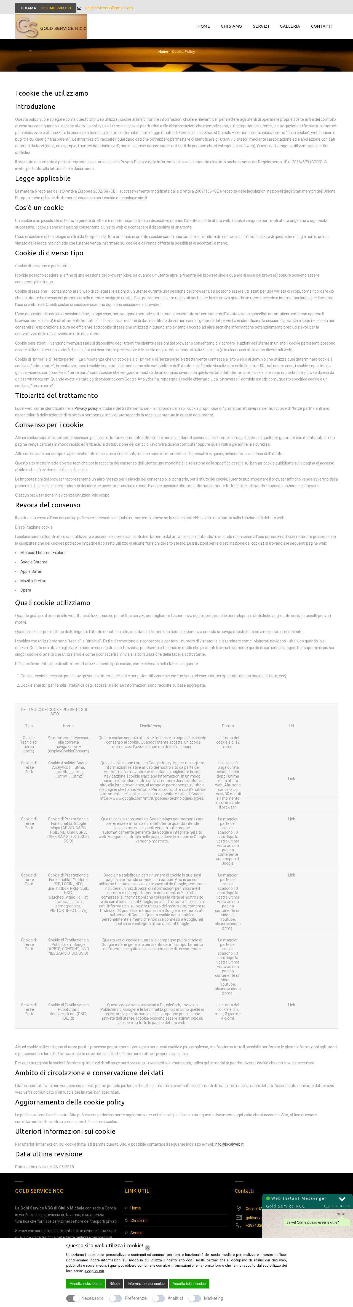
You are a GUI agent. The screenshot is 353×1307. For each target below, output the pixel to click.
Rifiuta (114, 1284)
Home (203, 26)
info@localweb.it (229, 1144)
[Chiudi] (147, 1247)
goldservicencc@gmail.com (109, 8)
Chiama (46, 8)
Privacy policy (86, 408)
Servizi (261, 26)
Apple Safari (31, 571)
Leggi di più (94, 1271)
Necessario (92, 1298)
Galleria (290, 26)
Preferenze (136, 1298)
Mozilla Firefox (33, 581)
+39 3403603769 (56, 8)
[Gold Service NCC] (51, 26)
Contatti (321, 26)
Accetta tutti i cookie (189, 1284)
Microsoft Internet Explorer (43, 552)
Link (291, 778)
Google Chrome (33, 562)
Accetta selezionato (85, 1284)
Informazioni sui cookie (146, 1284)
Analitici (175, 1298)
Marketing (213, 1298)
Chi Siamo (231, 26)
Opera (25, 590)
